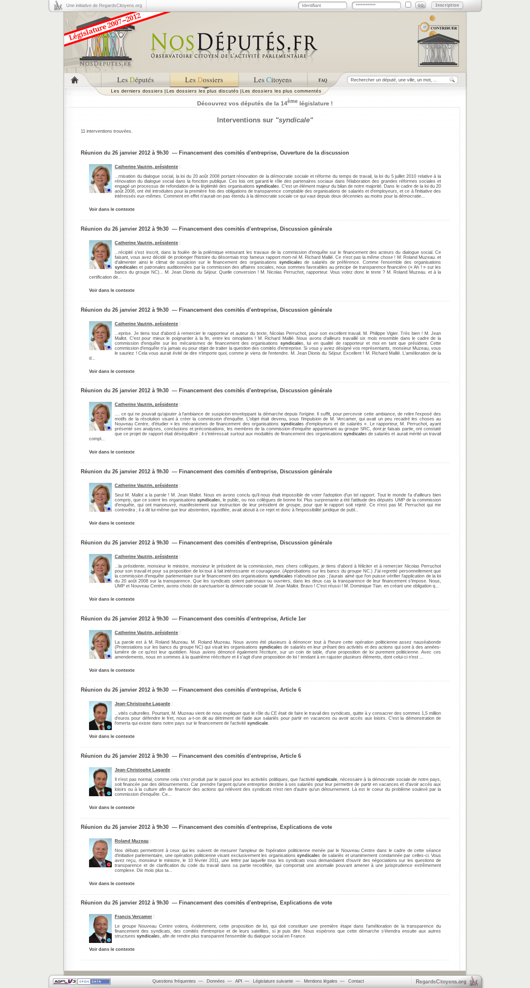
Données (216, 980)
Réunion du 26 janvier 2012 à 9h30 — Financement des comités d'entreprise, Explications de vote (206, 827)
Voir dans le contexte (112, 209)
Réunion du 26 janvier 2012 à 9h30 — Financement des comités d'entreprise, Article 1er (193, 619)
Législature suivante (273, 980)
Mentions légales (320, 980)
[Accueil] (82, 80)
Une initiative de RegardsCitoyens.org (104, 5)
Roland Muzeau (132, 840)
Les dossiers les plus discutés (202, 90)
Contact (356, 980)
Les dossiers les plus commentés (282, 90)
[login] (420, 5)
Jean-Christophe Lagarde (142, 703)
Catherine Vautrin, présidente (146, 166)
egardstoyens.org (441, 981)
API (238, 980)
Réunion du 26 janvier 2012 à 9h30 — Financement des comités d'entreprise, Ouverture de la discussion (215, 153)
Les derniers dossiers (137, 90)
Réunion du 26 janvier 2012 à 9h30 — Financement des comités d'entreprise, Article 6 (191, 690)
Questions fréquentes (174, 980)
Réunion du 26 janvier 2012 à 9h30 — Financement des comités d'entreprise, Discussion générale (206, 229)
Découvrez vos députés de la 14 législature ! (265, 103)
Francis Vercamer (133, 916)
